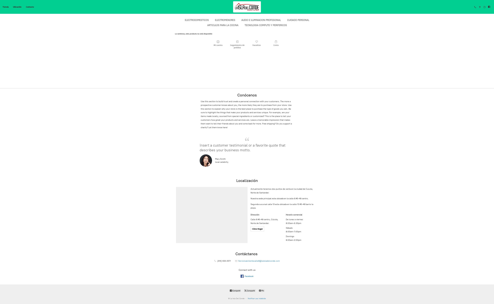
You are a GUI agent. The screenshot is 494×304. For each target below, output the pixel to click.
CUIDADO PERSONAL (298, 20)
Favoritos (257, 45)
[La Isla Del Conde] (247, 6)
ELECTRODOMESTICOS (197, 20)
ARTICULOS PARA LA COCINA (222, 25)
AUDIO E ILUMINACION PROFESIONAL (261, 20)
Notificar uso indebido (257, 298)
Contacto (30, 7)
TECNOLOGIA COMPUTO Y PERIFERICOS (266, 25)
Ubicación (17, 7)
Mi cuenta (218, 45)
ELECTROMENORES (225, 20)
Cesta (276, 45)
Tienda (6, 7)
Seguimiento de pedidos (237, 46)
